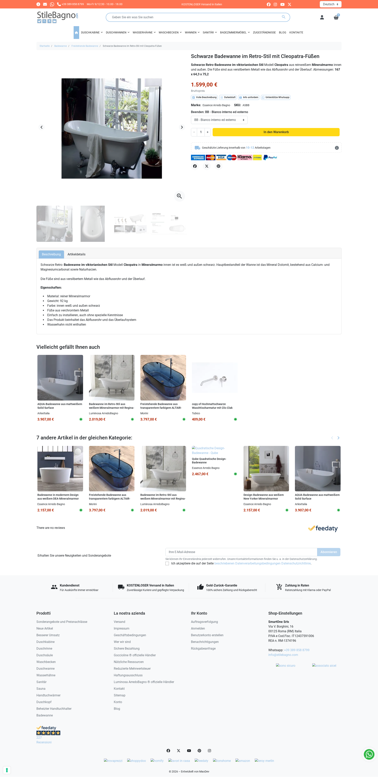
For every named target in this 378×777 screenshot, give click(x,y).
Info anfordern (248, 97)
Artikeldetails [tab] (76, 254)
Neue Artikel (44, 628)
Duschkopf (44, 702)
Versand (119, 622)
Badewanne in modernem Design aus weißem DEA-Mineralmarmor (58, 496)
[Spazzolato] (222, 413)
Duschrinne (44, 648)
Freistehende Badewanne (84, 46)
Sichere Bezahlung (127, 648)
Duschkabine (45, 642)
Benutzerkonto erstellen (207, 635)
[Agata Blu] (163, 413)
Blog (117, 709)
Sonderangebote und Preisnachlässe (61, 622)
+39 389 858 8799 (296, 650)
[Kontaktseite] (38, 4)
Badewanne (60, 46)
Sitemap (119, 695)
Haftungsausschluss (128, 675)
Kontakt (119, 688)
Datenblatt (227, 97)
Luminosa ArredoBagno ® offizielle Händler (144, 682)
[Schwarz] (206, 413)
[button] (336, 17)
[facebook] (269, 4)
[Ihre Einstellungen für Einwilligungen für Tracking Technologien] (7, 770)
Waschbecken (46, 662)
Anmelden (198, 628)
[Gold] (212, 413)
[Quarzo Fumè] (157, 413)
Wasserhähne (45, 675)
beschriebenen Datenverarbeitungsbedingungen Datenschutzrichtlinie (262, 563)
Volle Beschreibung (204, 97)
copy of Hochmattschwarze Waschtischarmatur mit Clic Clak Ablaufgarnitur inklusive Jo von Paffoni (212, 409)
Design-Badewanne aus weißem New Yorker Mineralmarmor (264, 496)
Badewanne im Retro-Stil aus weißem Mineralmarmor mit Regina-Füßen (111, 407)
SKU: (237, 105)
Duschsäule (44, 655)
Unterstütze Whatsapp (277, 97)
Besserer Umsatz (48, 635)
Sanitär (41, 682)
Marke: (196, 105)
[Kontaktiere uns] (45, 4)
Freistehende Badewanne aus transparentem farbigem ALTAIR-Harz (161, 407)
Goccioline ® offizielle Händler (135, 655)
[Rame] (217, 413)
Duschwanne (45, 668)
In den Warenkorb (276, 132)
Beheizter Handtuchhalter (53, 709)
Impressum (121, 628)
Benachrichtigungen (205, 642)
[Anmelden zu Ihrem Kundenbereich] (322, 17)
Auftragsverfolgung (204, 622)
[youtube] (282, 4)
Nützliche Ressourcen (129, 662)
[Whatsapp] (52, 4)
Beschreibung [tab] (51, 254)
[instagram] (275, 4)
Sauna (40, 688)
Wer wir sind (122, 642)
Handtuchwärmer (48, 695)
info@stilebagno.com (283, 655)
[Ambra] (168, 413)
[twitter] (289, 4)
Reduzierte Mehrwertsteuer (132, 668)
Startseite (45, 46)
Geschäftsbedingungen (130, 635)
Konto (118, 702)
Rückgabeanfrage (203, 648)
